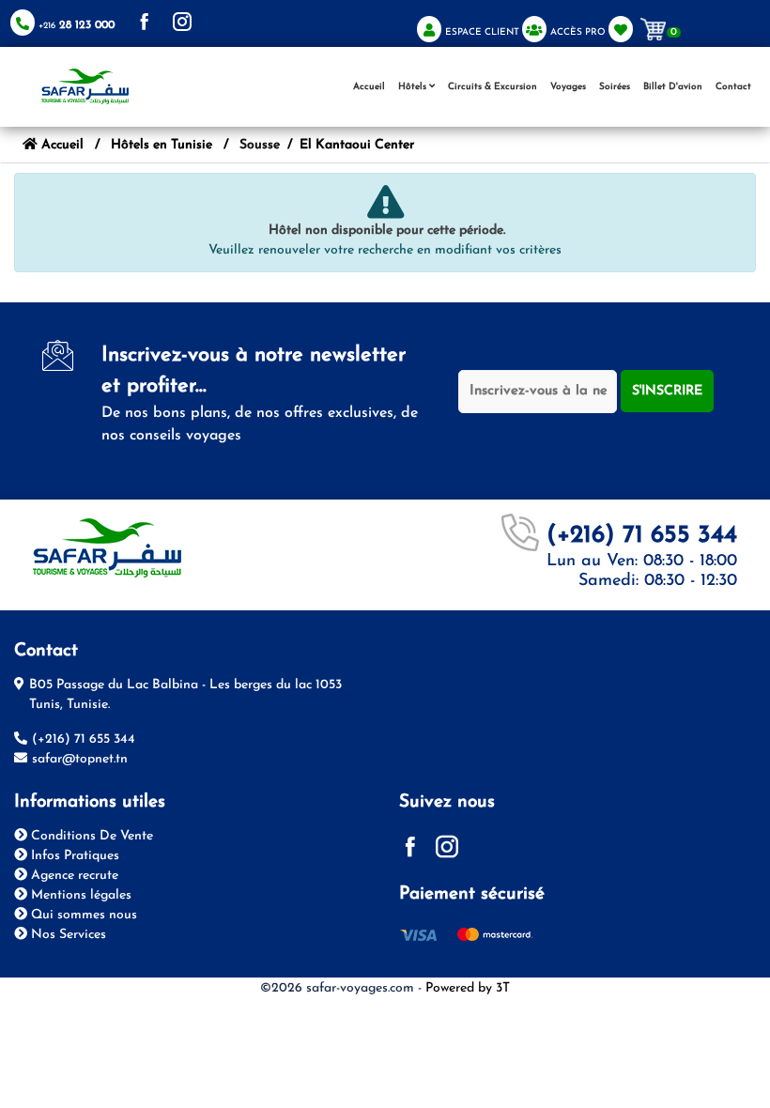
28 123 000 (76, 25)
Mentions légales (79, 895)
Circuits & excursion (492, 87)
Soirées (614, 87)
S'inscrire (667, 391)
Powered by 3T (467, 988)
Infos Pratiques (73, 856)
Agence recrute (72, 876)
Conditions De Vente (90, 836)
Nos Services (66, 935)
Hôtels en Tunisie (161, 145)
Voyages (568, 87)
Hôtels (413, 87)
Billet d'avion (672, 87)
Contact (733, 87)
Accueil (369, 87)
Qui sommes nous (82, 915)
